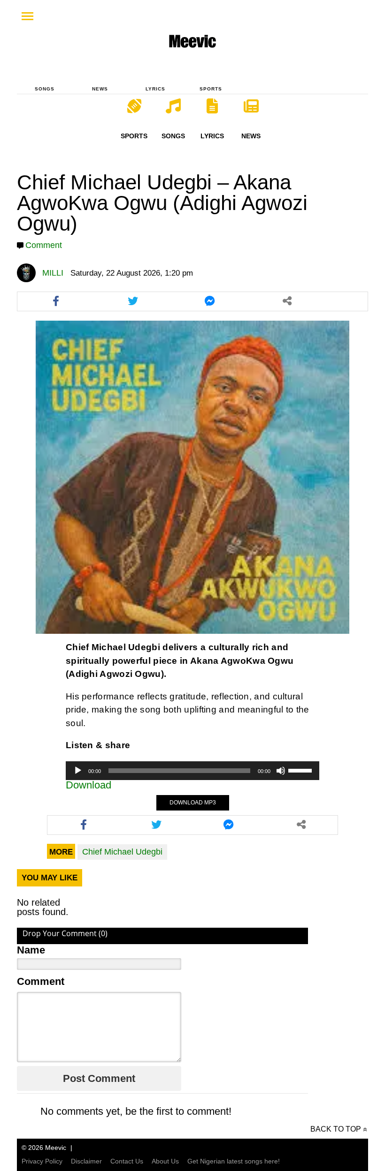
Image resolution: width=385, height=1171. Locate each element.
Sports (211, 88)
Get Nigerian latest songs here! (233, 1161)
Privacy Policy (42, 1161)
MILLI (52, 273)
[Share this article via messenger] (209, 301)
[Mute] (280, 770)
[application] (192, 770)
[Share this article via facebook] (55, 301)
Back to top (335, 1129)
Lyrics (155, 88)
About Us (165, 1161)
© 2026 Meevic (44, 1147)
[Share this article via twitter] (132, 301)
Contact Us (126, 1161)
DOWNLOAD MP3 (192, 802)
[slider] (301, 769)
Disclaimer (86, 1161)
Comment (43, 245)
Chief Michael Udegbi (122, 851)
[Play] (78, 770)
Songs (44, 88)
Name (31, 950)
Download (88, 785)
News (100, 88)
